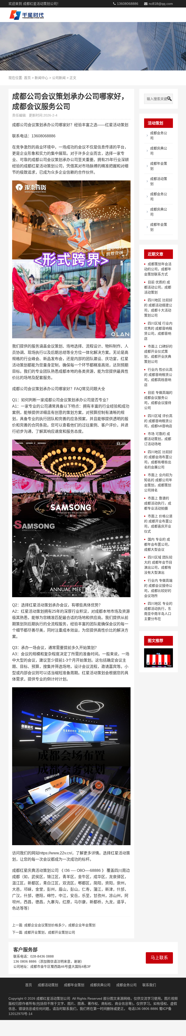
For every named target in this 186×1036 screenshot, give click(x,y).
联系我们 (149, 985)
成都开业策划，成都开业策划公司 (49, 932)
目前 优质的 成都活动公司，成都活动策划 (157, 287)
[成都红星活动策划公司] (25, 15)
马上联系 (159, 957)
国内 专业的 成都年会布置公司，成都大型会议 (157, 544)
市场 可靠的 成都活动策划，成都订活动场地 (157, 439)
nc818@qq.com (161, 4)
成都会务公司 (126, 985)
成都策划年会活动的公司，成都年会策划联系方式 (157, 269)
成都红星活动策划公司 (53, 998)
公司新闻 (59, 78)
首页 (27, 78)
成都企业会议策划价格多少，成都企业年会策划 (59, 925)
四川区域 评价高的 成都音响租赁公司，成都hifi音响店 (158, 421)
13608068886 (127, 4)
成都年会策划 (74, 985)
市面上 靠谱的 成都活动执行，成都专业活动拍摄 (157, 503)
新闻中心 (41, 78)
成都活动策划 (48, 985)
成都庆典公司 (100, 985)
